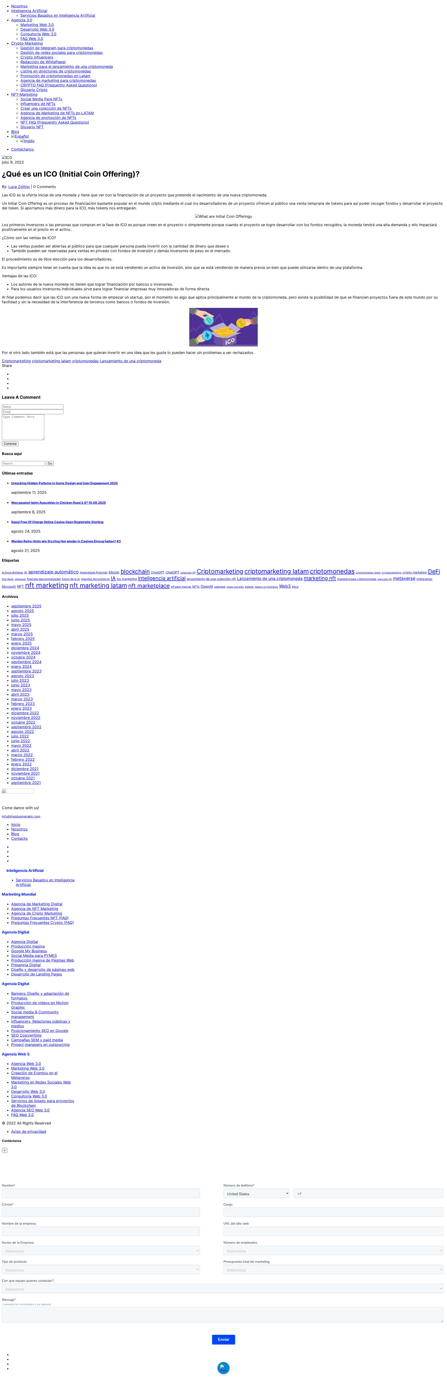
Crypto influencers (36, 57)
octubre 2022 (23, 722)
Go (50, 463)
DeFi (434, 571)
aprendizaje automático (53, 572)
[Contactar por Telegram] (223, 1368)
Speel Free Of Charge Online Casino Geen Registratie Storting (57, 522)
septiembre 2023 (26, 671)
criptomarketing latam (51, 361)
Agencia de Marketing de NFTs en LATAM (57, 113)
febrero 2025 (23, 638)
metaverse (404, 578)
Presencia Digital (26, 964)
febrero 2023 (23, 703)
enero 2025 (21, 643)
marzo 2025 (22, 634)
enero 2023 (21, 708)
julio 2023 (20, 680)
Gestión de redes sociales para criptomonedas (61, 52)
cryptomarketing (391, 572)
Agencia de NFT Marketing (34, 908)
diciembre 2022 (25, 713)
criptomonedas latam (368, 572)
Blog (15, 131)
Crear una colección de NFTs (45, 108)
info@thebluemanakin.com (21, 816)
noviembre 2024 (25, 652)
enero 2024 (21, 666)
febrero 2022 (23, 759)
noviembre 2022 (25, 717)
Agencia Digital (24, 941)
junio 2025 (20, 620)
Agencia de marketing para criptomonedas (58, 80)
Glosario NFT (32, 127)
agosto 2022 (22, 731)
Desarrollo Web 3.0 (37, 29)
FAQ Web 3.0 (31, 38)
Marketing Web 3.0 (37, 24)
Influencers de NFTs (37, 103)
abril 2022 (20, 750)
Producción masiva (28, 946)
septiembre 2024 (26, 661)
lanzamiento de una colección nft (211, 579)
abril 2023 (20, 694)
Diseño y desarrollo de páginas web (42, 969)
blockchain (135, 571)
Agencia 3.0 (21, 20)
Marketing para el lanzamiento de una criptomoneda (66, 66)
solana (249, 586)
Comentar (10, 443)
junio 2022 (20, 740)
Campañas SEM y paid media (37, 1040)
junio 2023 (20, 685)
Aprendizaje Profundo (94, 572)
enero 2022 (21, 764)
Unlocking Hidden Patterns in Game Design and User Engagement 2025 (64, 483)
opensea (219, 586)
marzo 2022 (22, 754)
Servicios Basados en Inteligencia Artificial (57, 15)
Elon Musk (8, 579)
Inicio (15, 824)
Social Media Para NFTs (41, 99)
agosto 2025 (22, 610)
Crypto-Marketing (27, 43)
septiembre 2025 (26, 606)
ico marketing (127, 579)
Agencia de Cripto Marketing (36, 913)
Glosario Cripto (33, 89)
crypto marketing (415, 572)
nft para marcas (181, 586)
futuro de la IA (71, 579)
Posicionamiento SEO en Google (39, 1030)
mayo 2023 (21, 689)
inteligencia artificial (162, 578)
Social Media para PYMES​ (34, 955)
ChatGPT (157, 572)
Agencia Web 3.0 (26, 1063)
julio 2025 (20, 615)
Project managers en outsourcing (40, 1044)
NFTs (196, 586)
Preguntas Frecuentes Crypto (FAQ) (42, 922)
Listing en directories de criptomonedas (55, 71)
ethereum (20, 579)
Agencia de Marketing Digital (36, 904)
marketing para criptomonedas (356, 579)
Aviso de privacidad (28, 1131)
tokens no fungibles (266, 586)
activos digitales (12, 572)
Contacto (19, 838)
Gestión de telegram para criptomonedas (56, 48)
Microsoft (9, 586)
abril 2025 (20, 629)
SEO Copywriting (26, 1035)
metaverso (424, 579)
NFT (20, 586)
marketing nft (320, 578)
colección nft (188, 572)
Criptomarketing (16, 361)
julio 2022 (20, 736)
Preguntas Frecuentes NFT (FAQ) (40, 918)
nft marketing (46, 585)
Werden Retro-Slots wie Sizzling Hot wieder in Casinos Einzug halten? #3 (66, 541)
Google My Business (29, 951)
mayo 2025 (21, 624)
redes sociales (235, 586)
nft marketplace (149, 585)
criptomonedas (85, 361)
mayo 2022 (21, 745)
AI (25, 572)
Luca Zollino (19, 186)
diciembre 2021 (24, 768)
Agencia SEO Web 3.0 (30, 1110)
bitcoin (114, 572)
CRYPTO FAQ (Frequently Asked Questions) (58, 85)
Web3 (285, 586)
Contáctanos (22, 149)
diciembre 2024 (25, 648)
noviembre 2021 (25, 773)
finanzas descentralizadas (44, 579)
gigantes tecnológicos (95, 579)
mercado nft (385, 579)
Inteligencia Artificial (29, 10)
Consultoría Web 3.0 (38, 34)
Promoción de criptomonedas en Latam (55, 75)
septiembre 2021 (26, 782)
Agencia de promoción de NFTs (48, 117)
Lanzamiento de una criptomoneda (130, 361)
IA (113, 578)
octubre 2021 (23, 778)
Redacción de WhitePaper (43, 61)
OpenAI (207, 586)
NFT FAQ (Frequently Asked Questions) (54, 122)
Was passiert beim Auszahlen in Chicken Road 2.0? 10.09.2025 (58, 502)
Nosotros (19, 6)
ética (295, 586)
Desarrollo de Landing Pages (36, 974)
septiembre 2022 (26, 727)
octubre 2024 (23, 657)
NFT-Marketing (24, 94)
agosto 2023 (22, 675)
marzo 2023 (22, 699)
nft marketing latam (98, 585)
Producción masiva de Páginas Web (42, 960)
